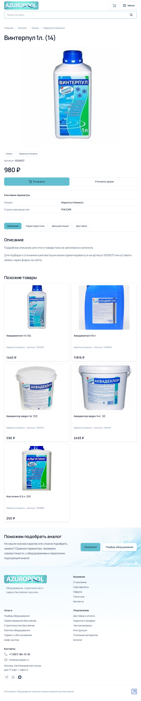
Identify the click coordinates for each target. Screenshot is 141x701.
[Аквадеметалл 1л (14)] (36, 322)
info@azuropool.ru (19, 659)
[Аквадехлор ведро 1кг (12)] (36, 402)
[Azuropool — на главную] (21, 5)
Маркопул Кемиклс (54, 28)
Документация (60, 226)
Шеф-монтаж (11, 639)
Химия (35, 28)
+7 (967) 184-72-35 (19, 654)
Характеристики (35, 226)
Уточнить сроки (104, 181)
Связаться (90, 547)
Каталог (22, 28)
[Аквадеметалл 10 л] (104, 322)
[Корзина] (114, 5)
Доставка (81, 226)
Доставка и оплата (84, 615)
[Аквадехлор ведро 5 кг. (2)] (104, 402)
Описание (13, 226)
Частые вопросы (82, 625)
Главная (8, 28)
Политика (78, 596)
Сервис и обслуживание (18, 635)
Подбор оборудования (119, 547)
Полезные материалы (85, 635)
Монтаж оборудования (17, 630)
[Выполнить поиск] (131, 15)
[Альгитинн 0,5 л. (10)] (36, 483)
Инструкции (80, 630)
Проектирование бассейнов (20, 620)
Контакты (78, 601)
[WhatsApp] (13, 677)
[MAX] (19, 677)
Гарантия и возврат (84, 620)
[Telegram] (6, 677)
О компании (80, 582)
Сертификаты (81, 587)
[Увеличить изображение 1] (70, 96)
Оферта (77, 591)
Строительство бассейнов (19, 625)
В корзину (39, 181)
